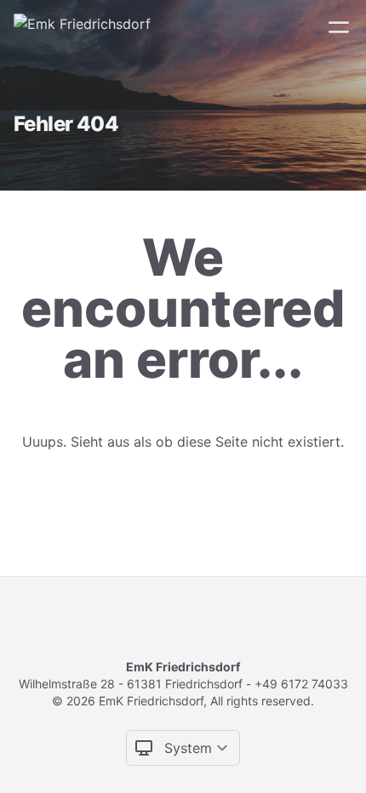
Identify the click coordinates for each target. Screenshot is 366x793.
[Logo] (82, 27)
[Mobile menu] (338, 27)
